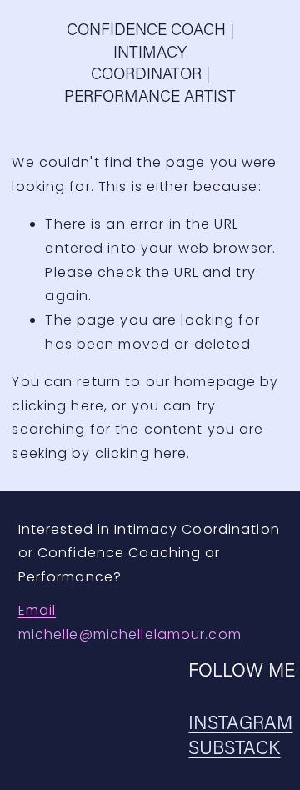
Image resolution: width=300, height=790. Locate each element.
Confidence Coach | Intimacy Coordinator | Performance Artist (150, 62)
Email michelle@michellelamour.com (130, 622)
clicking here (58, 405)
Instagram (240, 722)
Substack (234, 747)
